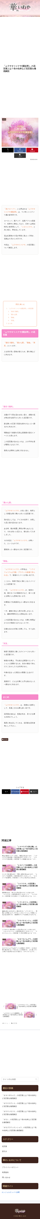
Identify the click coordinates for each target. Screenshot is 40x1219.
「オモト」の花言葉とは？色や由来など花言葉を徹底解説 (19, 1121)
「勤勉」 (12, 317)
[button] (20, 155)
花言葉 (6, 739)
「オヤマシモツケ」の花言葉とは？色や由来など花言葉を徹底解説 (19, 1112)
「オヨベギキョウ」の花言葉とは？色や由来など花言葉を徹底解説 (19, 1096)
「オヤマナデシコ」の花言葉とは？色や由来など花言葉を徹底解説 (19, 1104)
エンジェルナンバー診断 (11, 1192)
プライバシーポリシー (10, 1167)
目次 (17, 304)
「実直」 (12, 320)
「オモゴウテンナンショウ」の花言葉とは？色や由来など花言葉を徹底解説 (19, 1129)
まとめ (10, 323)
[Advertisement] (20, 40)
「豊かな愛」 (14, 314)
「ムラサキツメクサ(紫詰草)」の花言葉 (20, 308)
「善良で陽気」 (15, 311)
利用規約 (5, 1172)
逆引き (4, 1151)
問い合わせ (6, 1177)
